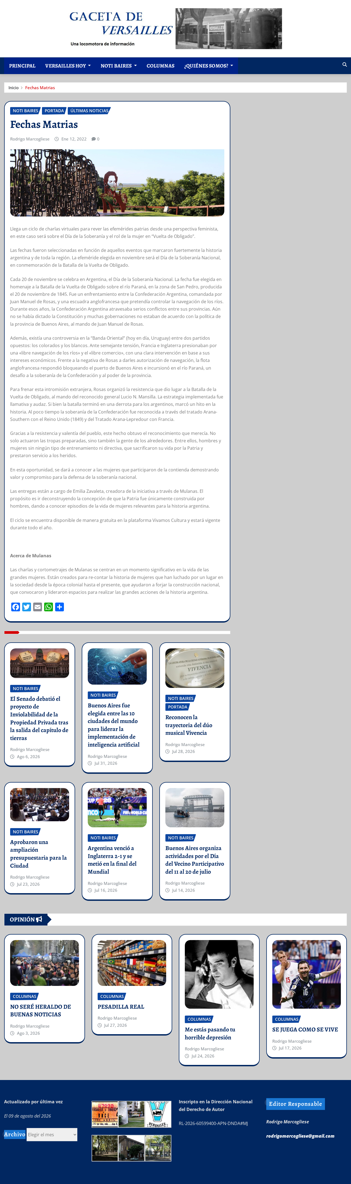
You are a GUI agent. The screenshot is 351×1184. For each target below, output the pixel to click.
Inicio (14, 87)
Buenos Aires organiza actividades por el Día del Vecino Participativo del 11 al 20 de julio (194, 860)
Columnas (160, 65)
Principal (22, 65)
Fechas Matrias (40, 87)
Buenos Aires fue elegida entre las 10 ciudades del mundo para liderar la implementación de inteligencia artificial (114, 725)
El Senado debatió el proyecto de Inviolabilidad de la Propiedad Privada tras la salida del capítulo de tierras (39, 718)
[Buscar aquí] (344, 64)
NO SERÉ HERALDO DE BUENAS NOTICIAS (40, 1011)
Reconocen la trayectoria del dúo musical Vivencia (188, 725)
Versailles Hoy (65, 65)
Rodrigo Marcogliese (30, 139)
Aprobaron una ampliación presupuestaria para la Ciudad (38, 854)
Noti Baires (117, 65)
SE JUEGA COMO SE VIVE (305, 1029)
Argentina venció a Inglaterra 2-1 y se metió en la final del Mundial (112, 860)
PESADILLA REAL (121, 1007)
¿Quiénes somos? (206, 65)
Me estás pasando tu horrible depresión (210, 1033)
